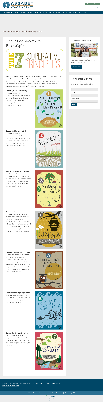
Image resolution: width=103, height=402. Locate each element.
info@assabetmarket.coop (10, 386)
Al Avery (75, 393)
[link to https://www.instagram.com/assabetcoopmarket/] (98, 383)
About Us (71, 12)
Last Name (74, 93)
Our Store (6, 12)
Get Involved (60, 12)
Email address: (75, 98)
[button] (11, 12)
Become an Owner (26, 12)
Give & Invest (81, 12)
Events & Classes (41, 12)
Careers (15, 12)
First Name (74, 87)
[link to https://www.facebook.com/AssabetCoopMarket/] (95, 383)
